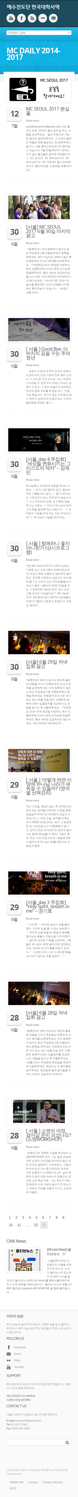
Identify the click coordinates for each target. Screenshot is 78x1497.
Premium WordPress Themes (47, 1470)
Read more (32, 120)
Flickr (17, 1360)
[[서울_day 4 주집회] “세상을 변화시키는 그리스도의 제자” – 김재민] (39, 440)
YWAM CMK (16, 1482)
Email (17, 1353)
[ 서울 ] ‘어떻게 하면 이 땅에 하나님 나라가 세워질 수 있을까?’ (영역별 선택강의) (49, 786)
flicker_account (42, 18)
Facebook (20, 1347)
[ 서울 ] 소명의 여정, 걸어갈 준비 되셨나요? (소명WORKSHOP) (48, 1134)
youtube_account (10, 18)
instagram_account (32, 18)
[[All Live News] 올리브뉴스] (24, 1260)
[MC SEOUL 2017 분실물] (39, 89)
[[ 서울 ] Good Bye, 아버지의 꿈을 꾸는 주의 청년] (39, 329)
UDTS (12, 1488)
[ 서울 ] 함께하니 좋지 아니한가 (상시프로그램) (48, 547)
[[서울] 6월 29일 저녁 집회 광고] (39, 642)
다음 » (44, 1225)
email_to (53, 18)
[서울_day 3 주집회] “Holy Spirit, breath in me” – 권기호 (47, 906)
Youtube (19, 1367)
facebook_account (21, 18)
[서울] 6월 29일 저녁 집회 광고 (46, 663)
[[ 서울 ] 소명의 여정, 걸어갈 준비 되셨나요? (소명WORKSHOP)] (39, 1111)
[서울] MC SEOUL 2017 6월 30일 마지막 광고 (48, 231)
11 (19, 1225)
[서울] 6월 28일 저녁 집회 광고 (46, 1014)
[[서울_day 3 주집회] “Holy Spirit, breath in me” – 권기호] (39, 883)
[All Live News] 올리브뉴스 (59, 1251)
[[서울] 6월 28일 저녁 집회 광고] (39, 993)
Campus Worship (52, 1482)
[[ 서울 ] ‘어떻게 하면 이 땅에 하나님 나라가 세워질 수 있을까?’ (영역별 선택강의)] (39, 760)
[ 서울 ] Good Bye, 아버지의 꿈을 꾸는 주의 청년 (48, 353)
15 (36, 1225)
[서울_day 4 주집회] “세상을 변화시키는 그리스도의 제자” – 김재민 (48, 465)
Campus (33, 1482)
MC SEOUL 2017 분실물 (47, 110)
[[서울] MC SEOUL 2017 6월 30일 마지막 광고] (39, 207)
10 (11, 1225)
